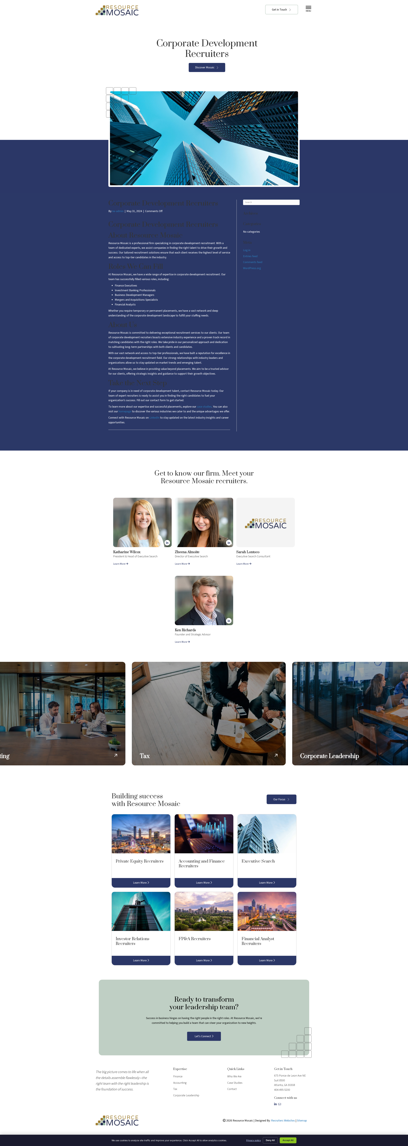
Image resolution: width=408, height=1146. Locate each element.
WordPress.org (252, 268)
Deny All (270, 1140)
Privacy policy (253, 1140)
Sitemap (302, 1121)
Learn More (119, 563)
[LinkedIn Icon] (276, 1104)
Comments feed (252, 262)
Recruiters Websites (283, 1121)
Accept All (288, 1140)
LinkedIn (154, 418)
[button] (281, 9)
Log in (246, 250)
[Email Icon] (280, 1104)
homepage (125, 411)
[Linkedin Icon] (167, 543)
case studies (204, 407)
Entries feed (250, 256)
